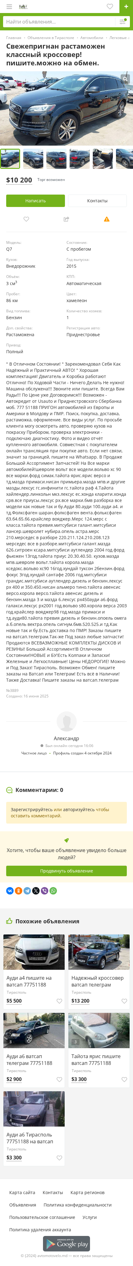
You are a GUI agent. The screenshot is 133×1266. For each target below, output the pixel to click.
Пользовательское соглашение (42, 1217)
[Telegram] (27, 891)
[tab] (34, 790)
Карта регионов (88, 1192)
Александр (66, 738)
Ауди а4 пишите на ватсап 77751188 (29, 981)
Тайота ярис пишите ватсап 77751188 (96, 1059)
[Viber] (44, 891)
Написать (35, 201)
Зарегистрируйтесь (32, 809)
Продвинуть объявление (66, 871)
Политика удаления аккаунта (40, 1230)
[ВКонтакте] (10, 891)
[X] (36, 891)
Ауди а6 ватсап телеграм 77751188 (29, 1059)
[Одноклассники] (18, 891)
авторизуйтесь (79, 809)
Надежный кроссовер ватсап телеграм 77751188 (97, 981)
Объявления (22, 1205)
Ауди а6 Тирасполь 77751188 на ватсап (29, 1138)
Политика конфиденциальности (78, 1205)
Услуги (90, 1217)
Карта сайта (22, 1192)
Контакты (97, 201)
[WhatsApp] (53, 891)
